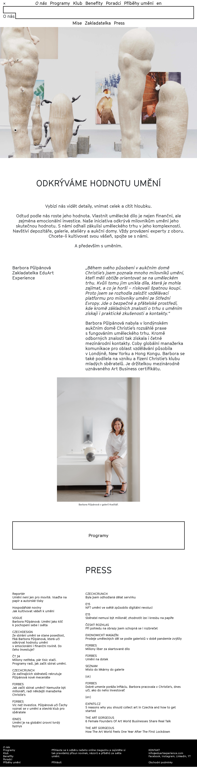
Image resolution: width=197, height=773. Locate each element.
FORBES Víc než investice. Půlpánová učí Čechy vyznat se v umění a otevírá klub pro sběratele (39, 707)
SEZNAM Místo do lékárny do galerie (104, 667)
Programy (60, 3)
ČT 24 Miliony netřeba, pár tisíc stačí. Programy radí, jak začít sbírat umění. (39, 659)
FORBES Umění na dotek (96, 657)
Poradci (113, 3)
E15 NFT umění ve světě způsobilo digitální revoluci (119, 605)
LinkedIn (181, 756)
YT (189, 756)
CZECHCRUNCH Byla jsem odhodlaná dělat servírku (110, 595)
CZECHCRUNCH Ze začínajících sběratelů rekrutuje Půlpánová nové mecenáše (37, 673)
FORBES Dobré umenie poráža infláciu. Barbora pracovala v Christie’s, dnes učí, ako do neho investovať (133, 686)
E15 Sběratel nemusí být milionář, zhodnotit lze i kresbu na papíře (129, 616)
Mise (77, 23)
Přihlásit (57, 762)
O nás (41, 3)
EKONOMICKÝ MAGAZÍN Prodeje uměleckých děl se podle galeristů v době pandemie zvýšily (133, 636)
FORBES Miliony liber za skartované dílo (107, 647)
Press (119, 23)
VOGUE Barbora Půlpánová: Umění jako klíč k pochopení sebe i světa (37, 621)
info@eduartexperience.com (166, 753)
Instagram (168, 756)
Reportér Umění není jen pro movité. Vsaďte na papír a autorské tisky (39, 597)
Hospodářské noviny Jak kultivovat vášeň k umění (33, 609)
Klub (77, 3)
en (159, 3)
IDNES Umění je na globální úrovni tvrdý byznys (36, 722)
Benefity (94, 3)
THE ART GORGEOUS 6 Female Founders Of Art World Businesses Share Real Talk (128, 719)
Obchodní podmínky (161, 762)
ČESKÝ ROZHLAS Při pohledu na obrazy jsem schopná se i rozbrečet (121, 626)
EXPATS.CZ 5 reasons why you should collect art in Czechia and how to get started (130, 707)
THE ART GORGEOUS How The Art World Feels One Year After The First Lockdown (127, 729)
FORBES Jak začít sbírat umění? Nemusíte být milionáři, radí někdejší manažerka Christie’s (39, 689)
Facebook (154, 756)
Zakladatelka (98, 23)
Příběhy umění (138, 3)
